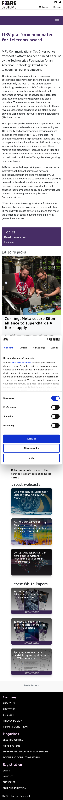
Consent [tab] (8, 347)
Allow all (31, 438)
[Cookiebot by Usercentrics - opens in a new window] (47, 339)
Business (9, 242)
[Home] (16, 4)
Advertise (9, 709)
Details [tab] (23, 347)
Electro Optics (13, 739)
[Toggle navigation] (57, 21)
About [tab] (54, 347)
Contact (8, 715)
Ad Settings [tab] (39, 347)
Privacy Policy (12, 720)
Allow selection (31, 448)
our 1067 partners (21, 362)
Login (6, 770)
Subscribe (9, 782)
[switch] (55, 407)
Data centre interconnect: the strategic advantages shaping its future (31, 473)
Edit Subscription (14, 788)
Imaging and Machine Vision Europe (25, 751)
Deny (31, 458)
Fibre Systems (11, 745)
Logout (8, 776)
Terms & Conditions (16, 726)
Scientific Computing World (21, 757)
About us (9, 703)
